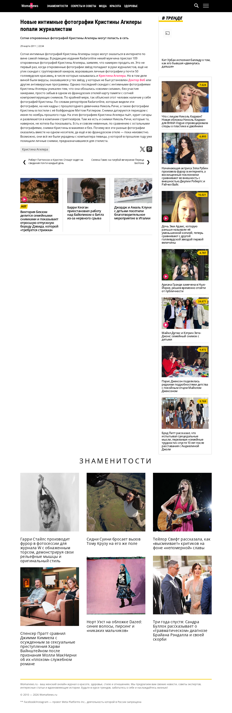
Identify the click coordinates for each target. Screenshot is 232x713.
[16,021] (185, 221)
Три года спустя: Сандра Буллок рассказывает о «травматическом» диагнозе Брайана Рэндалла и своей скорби (180, 630)
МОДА (103, 6)
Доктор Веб (136, 80)
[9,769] (185, 428)
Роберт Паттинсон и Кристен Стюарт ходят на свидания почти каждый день (53, 161)
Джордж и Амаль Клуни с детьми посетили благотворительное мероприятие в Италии (132, 212)
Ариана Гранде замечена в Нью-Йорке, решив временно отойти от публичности (184, 288)
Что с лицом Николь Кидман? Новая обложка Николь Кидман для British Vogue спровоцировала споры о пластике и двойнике (185, 121)
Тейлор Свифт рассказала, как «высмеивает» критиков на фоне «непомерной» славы (182, 543)
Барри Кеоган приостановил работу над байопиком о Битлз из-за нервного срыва (85, 212)
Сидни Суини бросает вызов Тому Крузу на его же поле (113, 541)
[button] (198, 6)
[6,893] (185, 163)
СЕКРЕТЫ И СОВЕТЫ (83, 6)
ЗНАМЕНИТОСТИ (57, 6)
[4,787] (185, 279)
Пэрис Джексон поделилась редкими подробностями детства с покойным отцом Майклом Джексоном (185, 386)
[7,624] (185, 111)
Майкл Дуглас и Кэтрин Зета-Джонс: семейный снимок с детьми (181, 336)
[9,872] (185, 376)
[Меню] (206, 5)
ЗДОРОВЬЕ (131, 6)
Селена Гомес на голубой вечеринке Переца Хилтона (120, 161)
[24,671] (185, 328)
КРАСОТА (115, 6)
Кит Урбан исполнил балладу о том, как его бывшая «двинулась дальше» (186, 63)
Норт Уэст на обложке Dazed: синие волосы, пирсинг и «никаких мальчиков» (114, 626)
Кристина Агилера (112, 76)
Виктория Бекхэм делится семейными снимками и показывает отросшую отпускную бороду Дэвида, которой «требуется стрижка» (39, 221)
